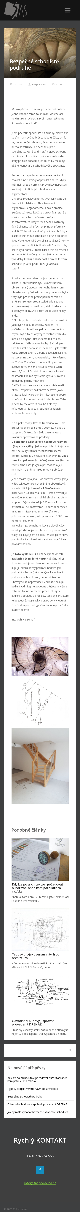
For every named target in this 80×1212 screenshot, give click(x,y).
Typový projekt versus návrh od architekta (36, 956)
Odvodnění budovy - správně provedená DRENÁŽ (33, 1022)
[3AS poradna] (29, 10)
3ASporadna (38, 84)
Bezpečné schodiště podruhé (24, 1096)
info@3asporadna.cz (40, 1183)
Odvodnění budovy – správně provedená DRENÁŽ (37, 1104)
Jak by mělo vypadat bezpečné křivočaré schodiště (37, 1112)
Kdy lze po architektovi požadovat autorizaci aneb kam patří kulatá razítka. (37, 887)
